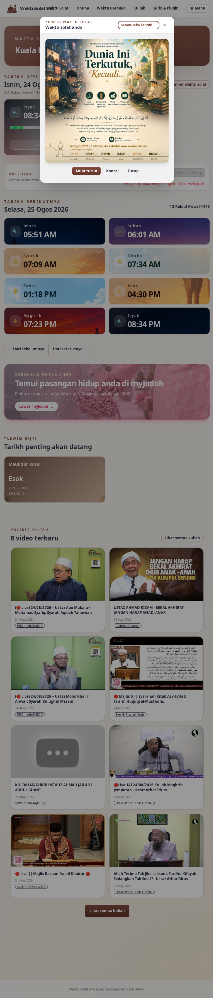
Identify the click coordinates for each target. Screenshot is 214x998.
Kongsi (110, 170)
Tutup (130, 170)
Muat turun (84, 170)
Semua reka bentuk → (136, 25)
